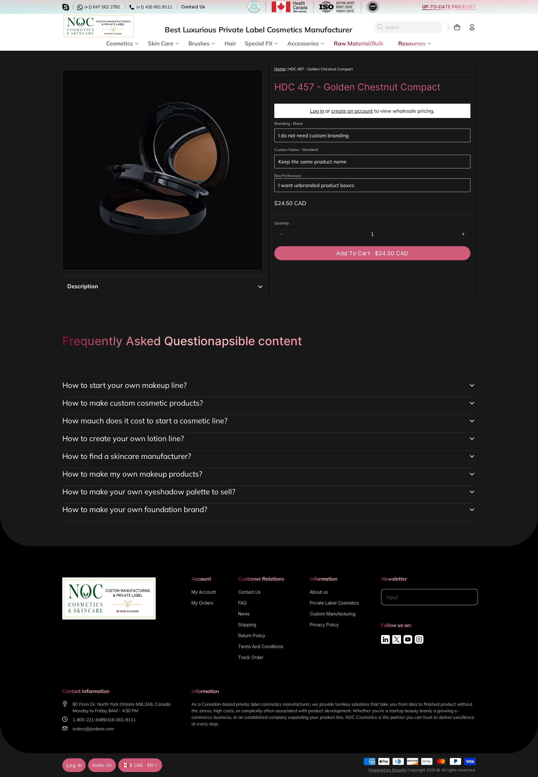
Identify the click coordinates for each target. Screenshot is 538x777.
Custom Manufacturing (333, 613)
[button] (372, 253)
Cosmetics (119, 43)
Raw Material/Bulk (358, 43)
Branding (288, 123)
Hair (230, 43)
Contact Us (193, 6)
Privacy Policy (324, 624)
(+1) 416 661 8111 (153, 7)
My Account (203, 592)
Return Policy (251, 635)
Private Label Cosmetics (334, 602)
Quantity (281, 223)
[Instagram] (419, 639)
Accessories (303, 43)
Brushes (199, 43)
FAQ (242, 602)
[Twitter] (396, 639)
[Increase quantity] (463, 234)
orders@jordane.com (93, 729)
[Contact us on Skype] (66, 6)
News (244, 613)
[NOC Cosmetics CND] (98, 26)
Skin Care (160, 43)
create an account (352, 111)
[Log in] (469, 27)
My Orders (202, 602)
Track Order (250, 657)
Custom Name (296, 149)
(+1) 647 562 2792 (101, 7)
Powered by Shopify (387, 770)
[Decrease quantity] (281, 234)
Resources (412, 43)
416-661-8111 (121, 720)
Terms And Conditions (260, 646)
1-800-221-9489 (89, 720)
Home (280, 69)
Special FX (258, 43)
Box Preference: (288, 175)
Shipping (247, 624)
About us (319, 592)
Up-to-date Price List (449, 6)
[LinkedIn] (385, 639)
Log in (317, 111)
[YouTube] (408, 639)
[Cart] (454, 27)
